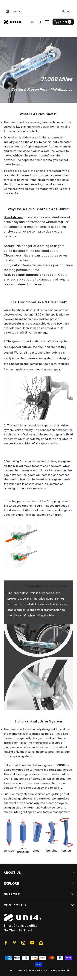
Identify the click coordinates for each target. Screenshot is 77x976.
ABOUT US (12, 872)
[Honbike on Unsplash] (41, 942)
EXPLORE (11, 883)
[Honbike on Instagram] (23, 942)
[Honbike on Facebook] (6, 942)
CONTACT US (15, 905)
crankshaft (11, 175)
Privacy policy (35, 970)
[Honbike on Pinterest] (15, 942)
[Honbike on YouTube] (32, 942)
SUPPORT (12, 894)
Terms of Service (17, 970)
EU (40, 22)
